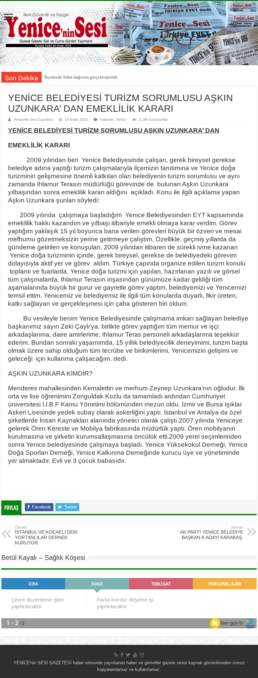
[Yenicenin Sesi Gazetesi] (129, 33)
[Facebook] (122, 655)
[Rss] (116, 655)
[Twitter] (128, 655)
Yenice (121, 119)
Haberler (107, 119)
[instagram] (141, 655)
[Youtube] (135, 655)
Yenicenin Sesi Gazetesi (33, 119)
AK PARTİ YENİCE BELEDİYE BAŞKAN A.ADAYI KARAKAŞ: (211, 532)
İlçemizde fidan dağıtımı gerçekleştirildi (81, 77)
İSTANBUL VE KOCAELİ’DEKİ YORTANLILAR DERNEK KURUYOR (46, 535)
